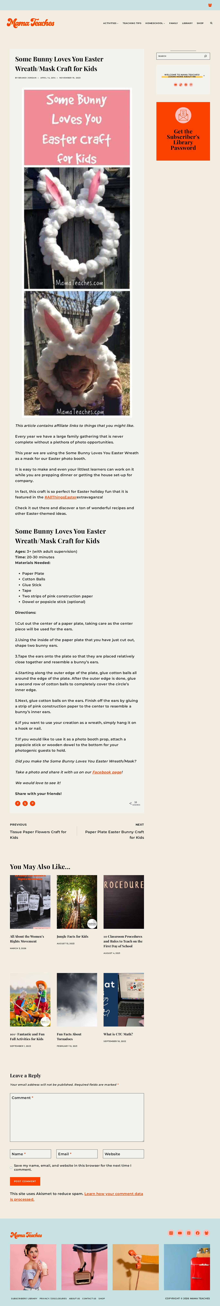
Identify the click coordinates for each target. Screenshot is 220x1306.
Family (173, 23)
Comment (22, 1098)
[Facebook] (197, 1233)
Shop (200, 23)
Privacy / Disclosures (53, 1298)
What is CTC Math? (118, 1034)
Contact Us (89, 1298)
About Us (74, 1298)
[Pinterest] (188, 1233)
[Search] (205, 56)
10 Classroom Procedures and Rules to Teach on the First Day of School (123, 941)
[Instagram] (171, 1233)
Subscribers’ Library (24, 1298)
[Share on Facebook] (17, 803)
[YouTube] (179, 1233)
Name (19, 1154)
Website (112, 1154)
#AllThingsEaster (61, 497)
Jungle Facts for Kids (72, 936)
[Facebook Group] (210, 5)
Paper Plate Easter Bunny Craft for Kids (114, 831)
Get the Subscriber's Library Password (183, 139)
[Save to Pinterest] (32, 803)
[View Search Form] (211, 23)
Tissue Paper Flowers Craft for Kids (38, 831)
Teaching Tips (132, 23)
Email (64, 1154)
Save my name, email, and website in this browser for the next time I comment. (72, 1168)
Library (187, 23)
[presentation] (30, 902)
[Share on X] (25, 803)
